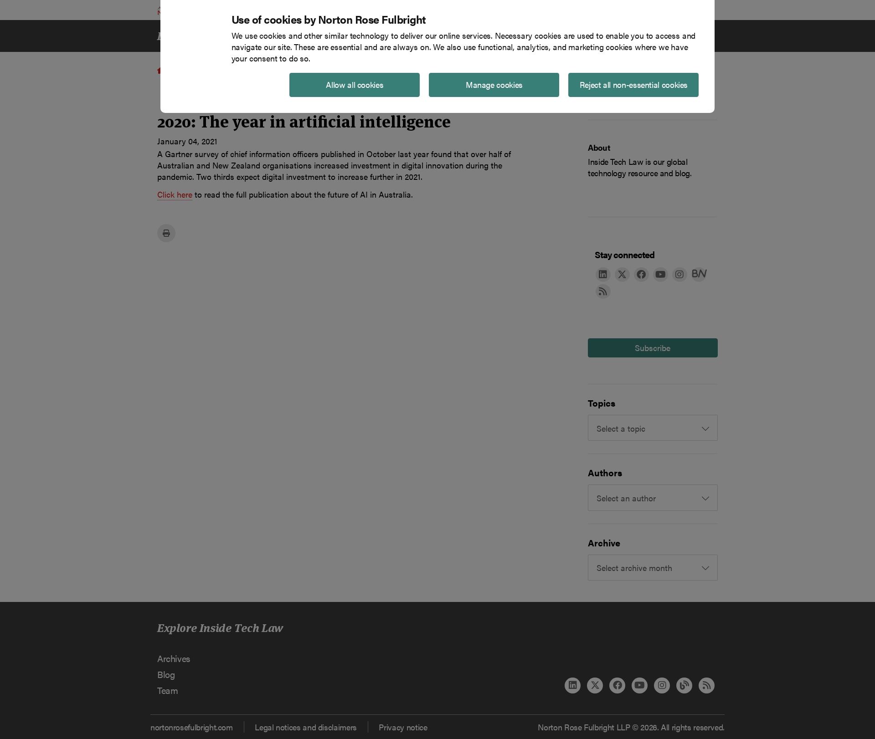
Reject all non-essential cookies (634, 84)
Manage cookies (494, 84)
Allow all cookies (354, 84)
